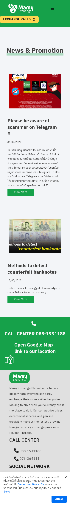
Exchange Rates (17, 19)
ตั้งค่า (7, 492)
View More (20, 192)
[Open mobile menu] (52, 8)
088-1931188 (30, 451)
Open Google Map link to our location (35, 348)
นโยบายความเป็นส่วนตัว (30, 485)
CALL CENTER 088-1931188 (35, 334)
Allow (59, 499)
